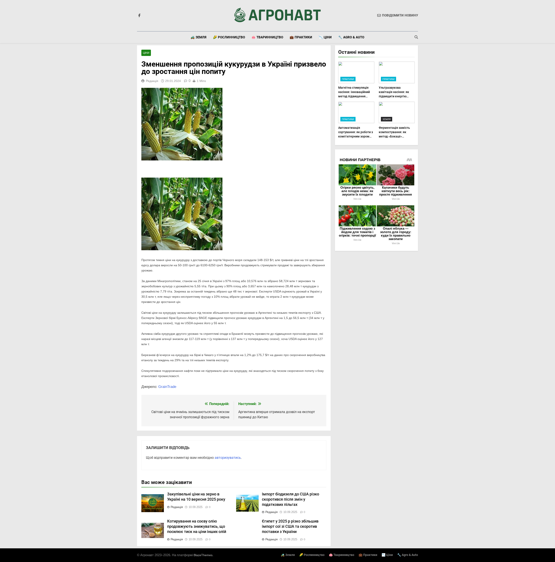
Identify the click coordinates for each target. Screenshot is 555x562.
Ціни (146, 52)
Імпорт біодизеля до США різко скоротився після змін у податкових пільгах (290, 499)
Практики (348, 79)
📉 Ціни (325, 37)
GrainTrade (167, 387)
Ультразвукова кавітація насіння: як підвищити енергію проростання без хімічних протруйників (395, 96)
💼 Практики (301, 37)
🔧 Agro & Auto (351, 37)
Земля (386, 119)
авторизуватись (228, 458)
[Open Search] (416, 37)
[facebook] (139, 15)
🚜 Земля (198, 37)
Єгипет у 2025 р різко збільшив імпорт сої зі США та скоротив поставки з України (290, 526)
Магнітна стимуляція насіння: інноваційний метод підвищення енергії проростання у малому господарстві (354, 96)
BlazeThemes (203, 555)
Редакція (152, 81)
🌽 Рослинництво (229, 37)
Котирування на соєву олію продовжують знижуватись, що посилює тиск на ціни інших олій (196, 526)
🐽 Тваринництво (267, 37)
